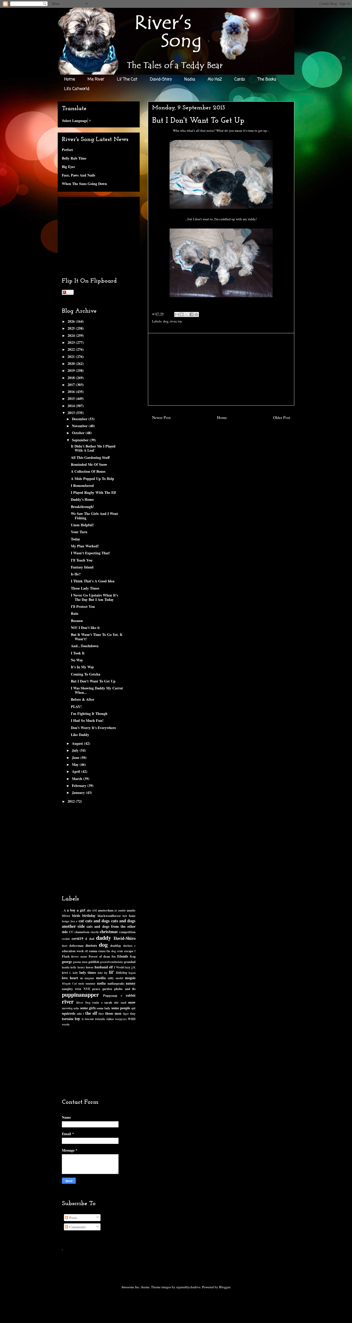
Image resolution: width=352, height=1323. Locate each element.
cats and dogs (97, 920)
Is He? (76, 574)
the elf (91, 1013)
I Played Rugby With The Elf (93, 492)
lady (75, 972)
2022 (72, 349)
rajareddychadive (188, 1287)
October (79, 432)
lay (106, 972)
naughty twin (71, 988)
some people (120, 1008)
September (81, 440)
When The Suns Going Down (84, 183)
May (76, 764)
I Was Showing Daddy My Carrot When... (97, 690)
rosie (95, 1002)
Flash (66, 956)
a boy (71, 910)
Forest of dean (99, 956)
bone (132, 915)
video (110, 1019)
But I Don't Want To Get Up (93, 681)
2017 (72, 384)
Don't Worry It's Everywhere (93, 727)
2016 (72, 391)
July (76, 750)
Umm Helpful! (82, 525)
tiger (126, 1013)
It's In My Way (82, 667)
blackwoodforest (109, 915)
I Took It (78, 653)
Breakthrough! (82, 506)
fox (114, 956)
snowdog (67, 1008)
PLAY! (76, 706)
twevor (89, 1019)
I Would (119, 967)
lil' (111, 972)
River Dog (83, 1002)
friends (122, 956)
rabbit (131, 995)
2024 (72, 335)
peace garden (102, 988)
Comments (77, 1227)
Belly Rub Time (74, 158)
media (101, 977)
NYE (86, 988)
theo (101, 1013)
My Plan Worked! (85, 546)
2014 (72, 405)
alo (89, 910)
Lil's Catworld (76, 89)
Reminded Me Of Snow (89, 464)
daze (65, 945)
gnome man (80, 962)
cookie (66, 938)
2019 (72, 370)
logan (132, 972)
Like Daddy (80, 734)
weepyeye (121, 1019)
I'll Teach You (82, 560)
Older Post (281, 417)
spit (133, 1008)
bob (124, 916)
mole (81, 983)
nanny (131, 983)
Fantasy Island (82, 567)
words (65, 1024)
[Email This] (176, 314)
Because (77, 620)
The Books (267, 79)
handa (66, 967)
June (76, 757)
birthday (89, 915)
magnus (89, 978)
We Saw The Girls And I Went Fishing (94, 516)
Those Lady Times (85, 588)
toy (180, 321)
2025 (72, 328)
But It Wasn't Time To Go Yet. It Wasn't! (96, 637)
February (79, 785)
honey (81, 967)
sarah (108, 1002)
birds (76, 915)
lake (100, 972)
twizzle (100, 1019)
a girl (81, 910)
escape (128, 951)
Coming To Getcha (85, 674)
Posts (72, 1217)
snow (132, 1002)
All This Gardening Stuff (90, 457)
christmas (109, 931)
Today (75, 539)
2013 (72, 412)
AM (94, 910)
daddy (103, 937)
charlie (94, 932)
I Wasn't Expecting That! (90, 553)
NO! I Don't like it (85, 627)
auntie (122, 910)
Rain (74, 613)
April (76, 771)
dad (91, 938)
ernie (120, 951)
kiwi (65, 972)
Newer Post (161, 417)
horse (90, 967)
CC (71, 932)
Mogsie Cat (69, 983)
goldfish (93, 961)
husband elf (104, 967)
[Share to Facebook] (191, 314)
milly (111, 978)
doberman (76, 945)
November (80, 425)
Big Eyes (68, 166)
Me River (96, 79)
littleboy (121, 972)
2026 (72, 321)
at (115, 910)
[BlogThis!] (181, 314)
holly (73, 967)
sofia (76, 1008)
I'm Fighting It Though (89, 713)
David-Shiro (161, 79)
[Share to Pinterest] (196, 314)
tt (83, 1019)
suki (79, 1013)
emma (93, 951)
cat (81, 920)
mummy (91, 983)
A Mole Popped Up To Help (92, 478)
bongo (66, 921)
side (116, 1002)
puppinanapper (80, 994)
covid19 (77, 938)
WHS (132, 1019)
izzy (127, 967)
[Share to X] (186, 314)
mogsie (130, 977)
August (78, 743)
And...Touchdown (84, 646)
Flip (69, 292)
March (77, 778)
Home (69, 79)
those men (113, 1013)
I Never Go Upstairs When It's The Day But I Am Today (94, 597)
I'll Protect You (83, 606)
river (173, 321)
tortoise (67, 1018)
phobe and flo (125, 988)
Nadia (189, 79)
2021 (72, 356)
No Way (77, 660)
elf (86, 951)
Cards (239, 79)
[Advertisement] (221, 369)
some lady (103, 1008)
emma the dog (107, 951)
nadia (101, 983)
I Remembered (82, 485)
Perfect (67, 149)
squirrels (68, 1013)
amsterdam (105, 910)
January (79, 792)
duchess (127, 945)
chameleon (81, 932)
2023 (72, 342)
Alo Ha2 (215, 79)
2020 (72, 363)
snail (123, 1002)
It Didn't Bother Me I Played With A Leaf (93, 448)
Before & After (82, 699)
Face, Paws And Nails (78, 175)
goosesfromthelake (111, 962)
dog (166, 321)
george (67, 961)
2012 (72, 801)
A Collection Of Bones (88, 471)
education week (73, 951)
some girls (88, 1008)
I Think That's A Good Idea (92, 581)
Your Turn (79, 532)
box (73, 921)
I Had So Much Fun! (87, 720)
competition (127, 932)
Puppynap (110, 995)
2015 (72, 398)
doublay (115, 945)
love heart (70, 977)
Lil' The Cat (127, 79)
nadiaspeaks (115, 983)
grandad (130, 961)
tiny (133, 1013)
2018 (72, 377)
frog (133, 956)
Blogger (224, 1287)
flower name (79, 956)
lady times (87, 972)
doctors (91, 945)
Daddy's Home (82, 499)
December (80, 419)
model (119, 978)
